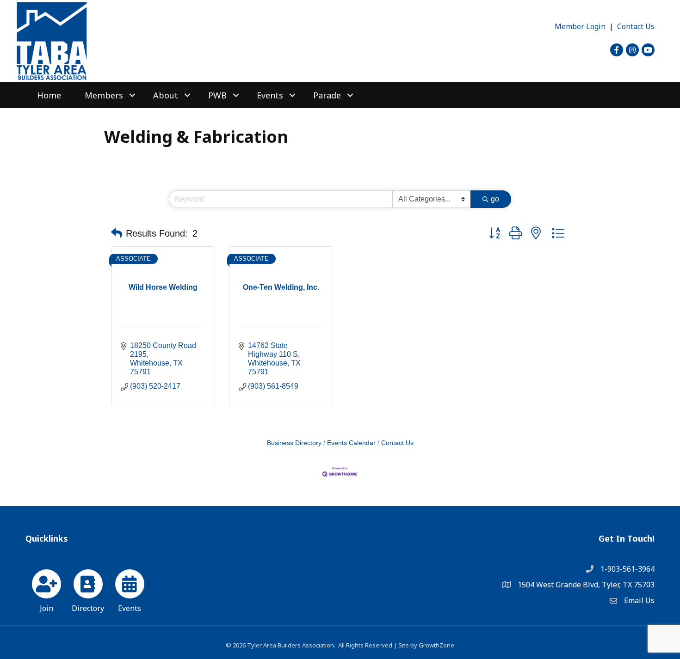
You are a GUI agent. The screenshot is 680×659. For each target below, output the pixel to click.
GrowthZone (436, 645)
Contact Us (636, 26)
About (165, 95)
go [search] (495, 199)
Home (49, 95)
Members (104, 95)
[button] (116, 233)
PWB (217, 95)
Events (270, 95)
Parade (327, 95)
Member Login (580, 26)
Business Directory (294, 442)
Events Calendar (351, 442)
